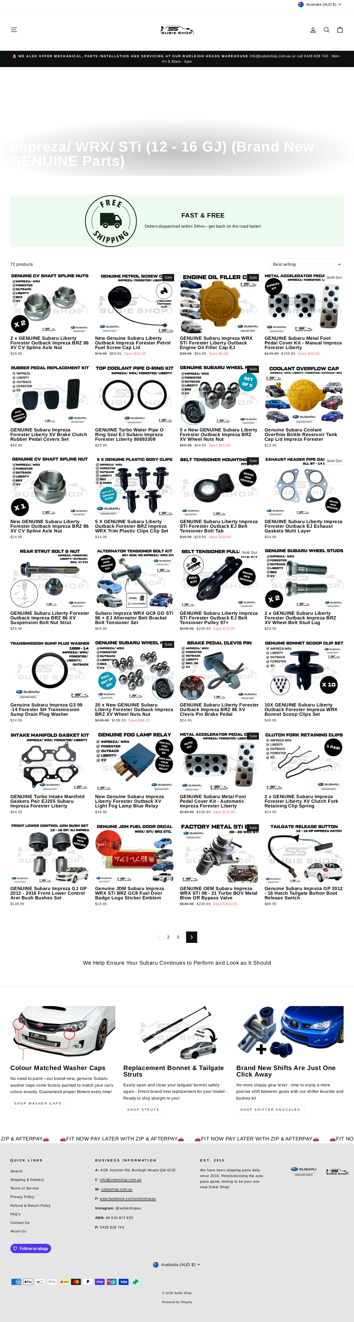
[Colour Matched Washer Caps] (64, 1033)
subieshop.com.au (116, 1189)
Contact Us (20, 1223)
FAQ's (15, 1214)
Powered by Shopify (177, 1302)
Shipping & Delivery (27, 1180)
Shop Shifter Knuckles (270, 1109)
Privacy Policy (22, 1197)
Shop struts (143, 1109)
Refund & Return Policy (30, 1206)
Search (16, 1171)
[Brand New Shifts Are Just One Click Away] (290, 1033)
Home (15, 134)
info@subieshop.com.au (120, 1180)
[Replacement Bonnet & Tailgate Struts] (177, 1033)
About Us (18, 1231)
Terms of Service (24, 1188)
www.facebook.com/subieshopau (128, 1199)
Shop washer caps (38, 1103)
